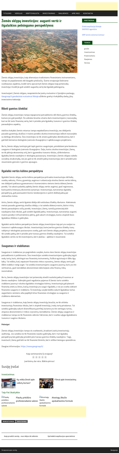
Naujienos (63, 13)
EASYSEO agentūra (89, 29)
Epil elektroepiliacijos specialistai (61, 436)
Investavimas (49, 13)
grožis (86, 48)
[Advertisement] (97, 6)
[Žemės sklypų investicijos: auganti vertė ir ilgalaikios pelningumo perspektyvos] (39, 51)
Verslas (18, 13)
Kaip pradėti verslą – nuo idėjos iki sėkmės (21, 436)
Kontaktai (88, 13)
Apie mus (76, 13)
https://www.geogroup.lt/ (32, 346)
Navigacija (114, 450)
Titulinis (7, 13)
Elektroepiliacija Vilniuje (91, 26)
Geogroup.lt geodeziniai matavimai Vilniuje (20, 96)
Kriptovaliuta (32, 13)
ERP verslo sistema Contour (93, 35)
